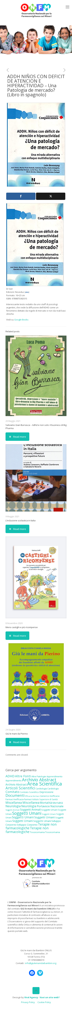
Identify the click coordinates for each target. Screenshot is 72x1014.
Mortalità (46, 803)
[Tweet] (50, 196)
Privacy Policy (28, 1002)
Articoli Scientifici (20, 788)
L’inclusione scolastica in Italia (20, 520)
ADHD (10, 776)
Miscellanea (14, 802)
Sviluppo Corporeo (27, 824)
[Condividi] (20, 196)
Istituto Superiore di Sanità (45, 799)
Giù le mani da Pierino (17, 733)
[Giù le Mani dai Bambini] (36, 10)
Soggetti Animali (13, 810)
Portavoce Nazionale (50, 806)
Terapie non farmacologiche (27, 830)
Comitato (12, 792)
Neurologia (13, 806)
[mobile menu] (67, 7)
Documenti (15, 795)
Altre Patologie (38, 776)
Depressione (46, 792)
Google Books (21, 319)
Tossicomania (37, 832)
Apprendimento (54, 776)
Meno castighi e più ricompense (22, 627)
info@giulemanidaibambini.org (40, 963)
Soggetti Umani (49, 809)
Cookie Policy (44, 1002)
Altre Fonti (23, 776)
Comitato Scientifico (29, 792)
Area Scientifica (44, 783)
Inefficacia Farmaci (23, 799)
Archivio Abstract (39, 780)
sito (27, 292)
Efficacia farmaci (32, 796)
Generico (44, 796)
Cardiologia (41, 788)
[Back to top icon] (36, 990)
